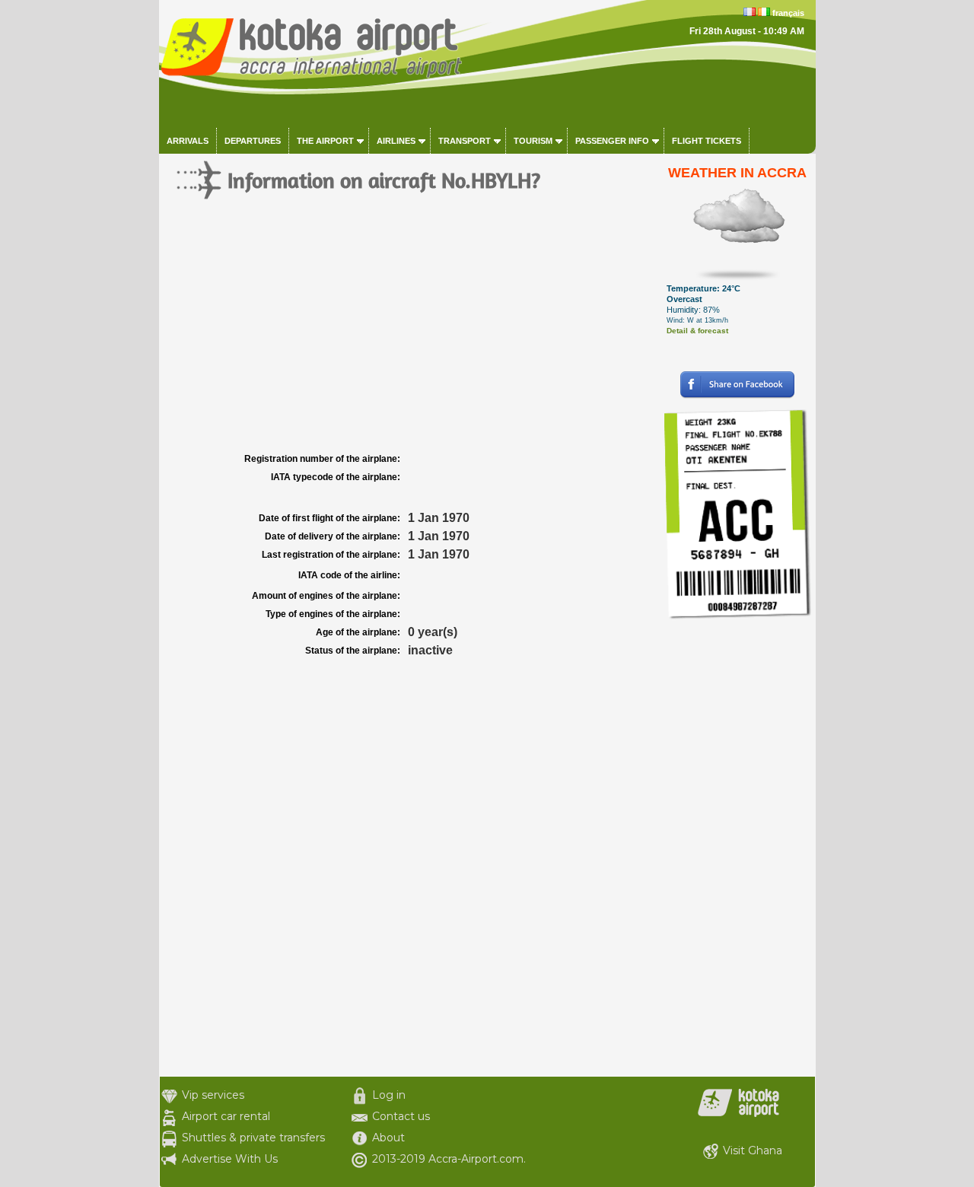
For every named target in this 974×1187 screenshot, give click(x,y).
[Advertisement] (409, 334)
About (388, 1137)
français (788, 13)
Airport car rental (226, 1116)
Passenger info (612, 140)
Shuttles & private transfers (253, 1137)
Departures (252, 140)
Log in (389, 1095)
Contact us (401, 1116)
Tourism (533, 140)
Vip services (213, 1095)
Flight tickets (706, 140)
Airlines (396, 140)
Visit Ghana (752, 1150)
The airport (325, 140)
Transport (464, 140)
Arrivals (187, 140)
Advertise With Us (230, 1159)
